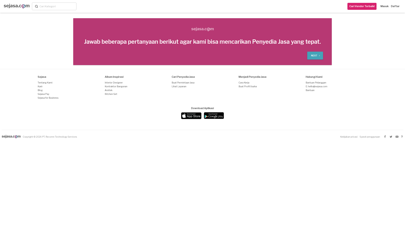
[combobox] (57, 6)
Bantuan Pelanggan (316, 82)
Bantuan (310, 90)
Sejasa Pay (43, 94)
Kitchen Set (111, 94)
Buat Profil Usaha (248, 86)
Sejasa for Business (48, 97)
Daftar (395, 6)
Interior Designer (114, 82)
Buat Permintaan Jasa (183, 82)
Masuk (384, 6)
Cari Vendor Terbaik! (362, 6)
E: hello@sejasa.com (316, 86)
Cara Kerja (244, 82)
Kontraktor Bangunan (116, 86)
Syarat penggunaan (370, 136)
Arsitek (108, 90)
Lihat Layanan (179, 86)
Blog (40, 90)
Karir (40, 86)
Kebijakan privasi (349, 136)
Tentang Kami (45, 82)
